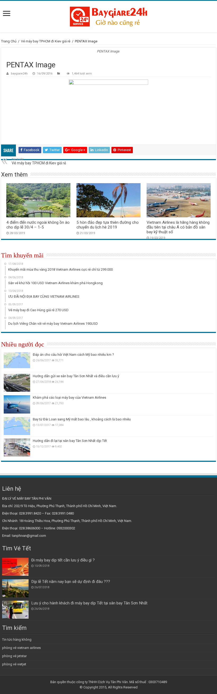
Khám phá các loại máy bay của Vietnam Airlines (69, 397)
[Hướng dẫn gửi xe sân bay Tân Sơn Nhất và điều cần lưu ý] (17, 383)
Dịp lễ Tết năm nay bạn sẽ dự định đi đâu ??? (70, 581)
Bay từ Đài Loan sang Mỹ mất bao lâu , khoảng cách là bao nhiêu (82, 419)
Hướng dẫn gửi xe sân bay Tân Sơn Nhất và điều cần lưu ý (76, 376)
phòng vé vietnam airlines (21, 648)
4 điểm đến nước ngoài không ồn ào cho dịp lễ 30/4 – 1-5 (38, 225)
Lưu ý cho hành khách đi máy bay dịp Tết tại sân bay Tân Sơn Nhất (89, 603)
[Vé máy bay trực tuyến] (108, 16)
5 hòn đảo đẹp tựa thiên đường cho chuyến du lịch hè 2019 (107, 225)
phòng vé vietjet (14, 664)
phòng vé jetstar (14, 656)
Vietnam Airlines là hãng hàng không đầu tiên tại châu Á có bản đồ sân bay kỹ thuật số (178, 227)
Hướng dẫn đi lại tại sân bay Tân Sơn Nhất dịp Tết (70, 441)
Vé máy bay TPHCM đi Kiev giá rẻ (45, 41)
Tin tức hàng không (16, 640)
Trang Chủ (8, 41)
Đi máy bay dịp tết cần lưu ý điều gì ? (63, 560)
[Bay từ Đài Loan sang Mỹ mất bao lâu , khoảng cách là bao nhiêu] (17, 426)
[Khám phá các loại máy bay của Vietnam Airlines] (17, 404)
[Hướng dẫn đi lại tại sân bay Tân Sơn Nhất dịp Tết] (17, 447)
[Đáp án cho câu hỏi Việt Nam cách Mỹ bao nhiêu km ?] (17, 361)
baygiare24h (19, 73)
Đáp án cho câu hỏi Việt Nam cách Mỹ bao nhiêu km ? (73, 355)
